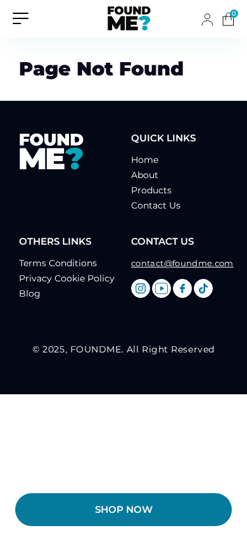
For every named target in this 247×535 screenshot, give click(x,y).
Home (144, 159)
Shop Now (124, 509)
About (144, 175)
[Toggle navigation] (20, 17)
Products (151, 190)
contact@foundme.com (182, 263)
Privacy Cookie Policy (67, 278)
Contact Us (155, 205)
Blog (30, 293)
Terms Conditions (58, 263)
